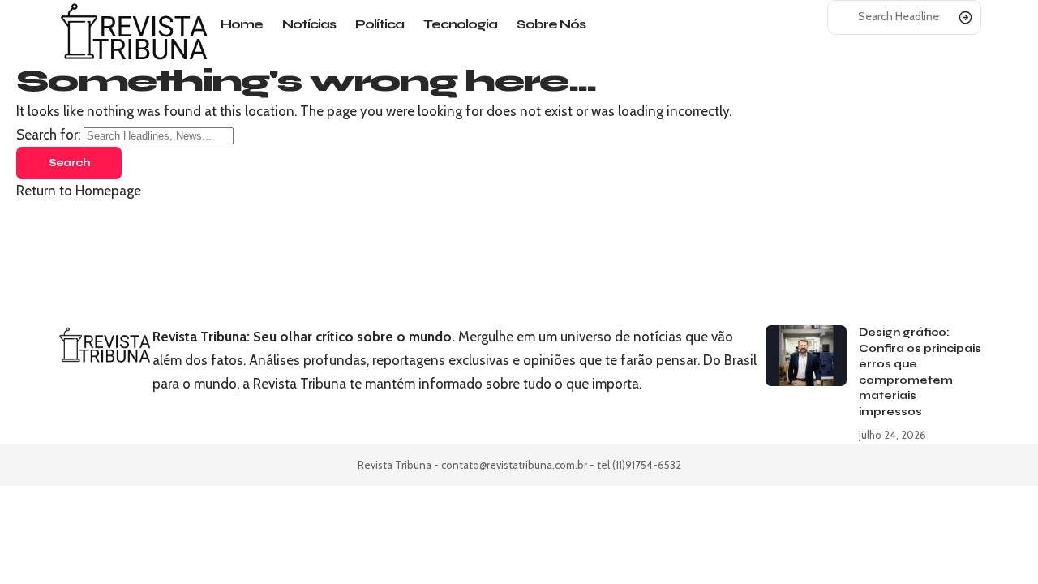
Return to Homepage (78, 190)
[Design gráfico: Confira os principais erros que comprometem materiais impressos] (806, 355)
